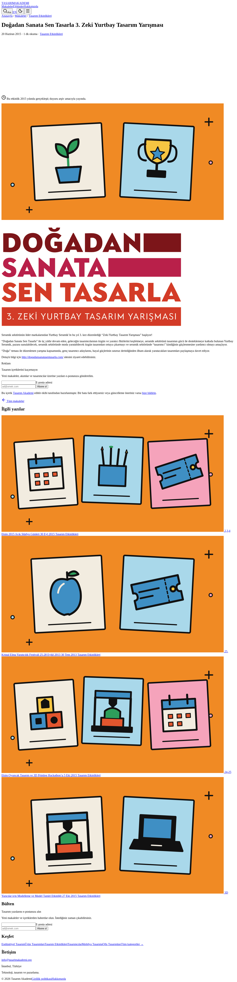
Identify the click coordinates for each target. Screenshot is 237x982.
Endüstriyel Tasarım (13, 944)
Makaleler (7, 6)
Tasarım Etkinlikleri (40, 15)
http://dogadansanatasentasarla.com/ (42, 357)
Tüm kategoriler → (132, 944)
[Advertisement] (118, 63)
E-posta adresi (44, 382)
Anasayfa (7, 15)
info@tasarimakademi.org (16, 959)
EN (15, 12)
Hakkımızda (31, 6)
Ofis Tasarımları (111, 944)
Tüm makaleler (15, 401)
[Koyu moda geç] (20, 11)
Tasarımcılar (75, 944)
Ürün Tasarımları (35, 944)
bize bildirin (149, 393)
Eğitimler (18, 6)
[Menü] (27, 11)
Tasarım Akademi (23, 393)
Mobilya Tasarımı (92, 944)
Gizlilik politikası (42, 978)
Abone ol (42, 386)
